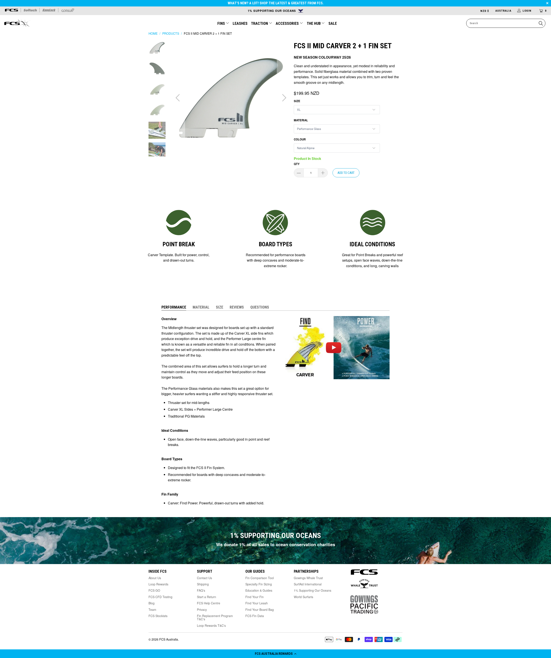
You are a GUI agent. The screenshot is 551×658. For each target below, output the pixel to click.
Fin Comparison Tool (259, 578)
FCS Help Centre (208, 603)
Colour (300, 139)
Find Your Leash (256, 603)
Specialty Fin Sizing (258, 584)
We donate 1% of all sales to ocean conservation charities (275, 544)
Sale (332, 23)
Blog (152, 603)
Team (152, 609)
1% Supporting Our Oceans (312, 590)
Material (301, 120)
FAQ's (201, 590)
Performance (173, 307)
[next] (283, 98)
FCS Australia (168, 639)
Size (297, 101)
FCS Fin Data (254, 616)
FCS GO (154, 590)
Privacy (202, 609)
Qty (297, 164)
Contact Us (204, 578)
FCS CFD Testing (160, 597)
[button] (275, 653)
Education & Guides (258, 590)
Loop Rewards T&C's (211, 625)
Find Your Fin (254, 597)
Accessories (288, 23)
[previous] (178, 98)
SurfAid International (308, 584)
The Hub (314, 23)
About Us (155, 578)
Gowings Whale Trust (308, 578)
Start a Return (206, 597)
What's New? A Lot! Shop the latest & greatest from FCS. (275, 3)
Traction (260, 23)
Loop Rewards (158, 584)
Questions (259, 307)
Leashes (240, 23)
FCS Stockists (158, 616)
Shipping (203, 584)
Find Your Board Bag (259, 609)
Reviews (237, 307)
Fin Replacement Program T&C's (215, 617)
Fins (221, 23)
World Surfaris (303, 597)
